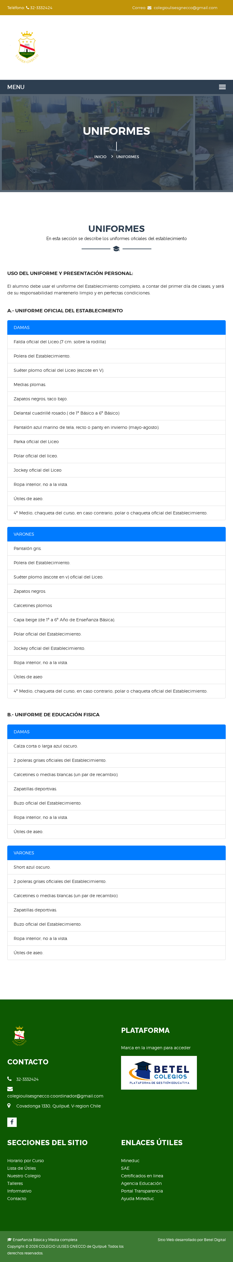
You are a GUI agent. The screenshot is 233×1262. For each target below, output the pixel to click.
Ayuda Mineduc (137, 1198)
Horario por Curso (25, 1160)
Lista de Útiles (21, 1168)
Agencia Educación (141, 1183)
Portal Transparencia (142, 1190)
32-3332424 (27, 1079)
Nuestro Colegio (24, 1175)
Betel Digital (215, 1239)
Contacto (16, 1198)
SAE (125, 1168)
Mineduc (130, 1160)
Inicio (100, 156)
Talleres (15, 1183)
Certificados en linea (142, 1175)
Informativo (19, 1190)
